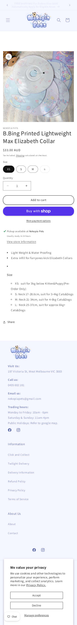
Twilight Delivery (18, 463)
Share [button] (11, 322)
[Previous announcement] (7, 5)
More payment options (38, 220)
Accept (36, 595)
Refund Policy (16, 481)
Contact (13, 533)
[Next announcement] (69, 5)
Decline (36, 605)
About (12, 524)
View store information (21, 241)
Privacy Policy (16, 490)
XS (8, 169)
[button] (8, 20)
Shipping (20, 155)
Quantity (8, 178)
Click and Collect (18, 454)
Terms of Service (18, 499)
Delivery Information (21, 472)
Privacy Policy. (36, 585)
